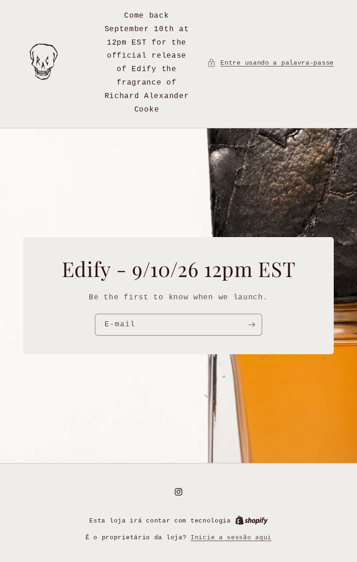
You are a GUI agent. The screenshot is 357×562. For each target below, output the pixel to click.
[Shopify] (251, 520)
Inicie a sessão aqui (231, 537)
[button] (270, 63)
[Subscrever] (251, 325)
